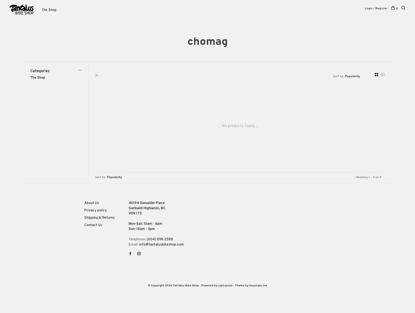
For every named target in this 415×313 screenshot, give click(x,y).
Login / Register (376, 8)
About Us (91, 203)
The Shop (49, 10)
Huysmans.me (258, 285)
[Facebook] (130, 254)
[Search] (403, 9)
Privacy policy (95, 210)
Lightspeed (225, 285)
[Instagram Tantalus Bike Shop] (139, 254)
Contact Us (93, 225)
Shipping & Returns (99, 218)
